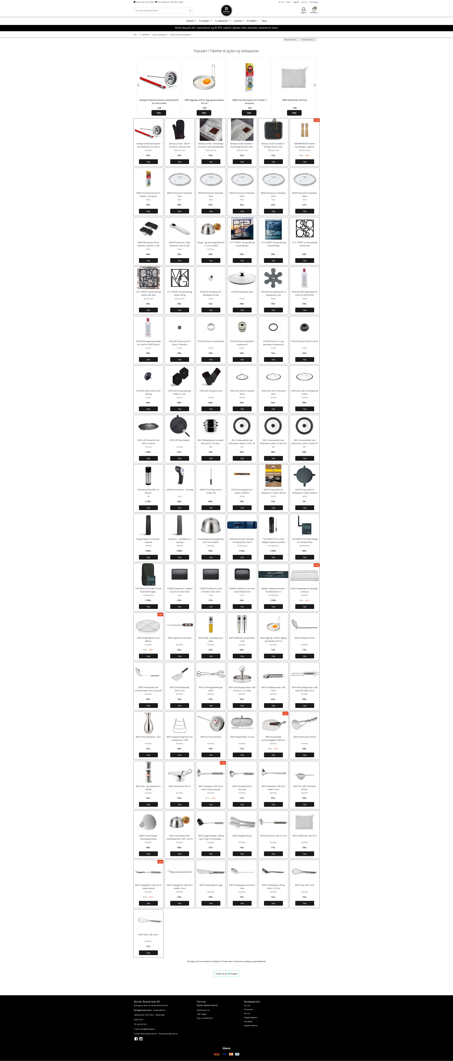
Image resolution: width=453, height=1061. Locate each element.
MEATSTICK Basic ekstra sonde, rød (211, 491)
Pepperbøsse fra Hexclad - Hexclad (148, 540)
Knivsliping (314, 2)
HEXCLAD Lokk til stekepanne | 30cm (304, 392)
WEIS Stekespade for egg (211, 885)
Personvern (248, 1009)
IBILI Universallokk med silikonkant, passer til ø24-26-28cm (273, 443)
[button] (138, 85)
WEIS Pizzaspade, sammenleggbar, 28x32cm (273, 738)
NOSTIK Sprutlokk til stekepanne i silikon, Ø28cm (304, 491)
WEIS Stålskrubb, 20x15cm (295, 100)
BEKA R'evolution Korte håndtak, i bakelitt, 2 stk (148, 244)
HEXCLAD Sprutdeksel (180, 440)
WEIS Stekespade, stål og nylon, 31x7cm (273, 886)
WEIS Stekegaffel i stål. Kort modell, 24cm (179, 886)
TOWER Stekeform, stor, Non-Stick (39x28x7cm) (242, 590)
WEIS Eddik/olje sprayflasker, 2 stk (242, 639)
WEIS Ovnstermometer (210, 736)
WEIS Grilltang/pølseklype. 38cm (211, 689)
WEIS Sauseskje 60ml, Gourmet (242, 788)
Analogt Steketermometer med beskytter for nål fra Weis (159, 101)
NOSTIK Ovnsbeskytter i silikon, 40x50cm (242, 491)
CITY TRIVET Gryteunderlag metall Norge (273, 244)
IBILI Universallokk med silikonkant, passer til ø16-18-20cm (242, 443)
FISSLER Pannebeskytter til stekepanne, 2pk (273, 293)
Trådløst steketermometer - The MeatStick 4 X (273, 590)
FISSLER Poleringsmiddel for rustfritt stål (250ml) (305, 293)
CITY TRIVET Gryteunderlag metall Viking (179, 293)
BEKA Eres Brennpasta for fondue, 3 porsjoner (250, 101)
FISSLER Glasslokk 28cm (242, 291)
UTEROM (238, 21)
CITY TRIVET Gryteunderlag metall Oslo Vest (148, 293)
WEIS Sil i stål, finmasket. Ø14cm (304, 788)
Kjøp (159, 112)
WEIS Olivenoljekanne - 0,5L (148, 736)
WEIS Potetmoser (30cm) (304, 736)
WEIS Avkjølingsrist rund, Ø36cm (148, 639)
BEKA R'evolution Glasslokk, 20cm (242, 194)
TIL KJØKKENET (222, 21)
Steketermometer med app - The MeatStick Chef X (242, 540)
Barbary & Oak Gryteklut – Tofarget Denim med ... (273, 145)
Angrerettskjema (250, 1025)
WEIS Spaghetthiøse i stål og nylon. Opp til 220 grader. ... (211, 837)
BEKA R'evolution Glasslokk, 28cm (304, 194)
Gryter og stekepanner (159, 35)
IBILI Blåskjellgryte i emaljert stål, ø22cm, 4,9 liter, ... (211, 442)
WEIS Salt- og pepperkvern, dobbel (148, 788)
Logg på (296, 2)
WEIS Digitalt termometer (179, 637)
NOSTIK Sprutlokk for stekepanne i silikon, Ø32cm (273, 491)
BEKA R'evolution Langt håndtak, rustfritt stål (179, 244)
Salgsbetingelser (250, 1017)
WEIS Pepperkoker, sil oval (242, 736)
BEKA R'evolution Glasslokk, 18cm (210, 194)
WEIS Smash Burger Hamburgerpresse (148, 837)
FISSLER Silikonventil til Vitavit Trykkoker (180, 343)
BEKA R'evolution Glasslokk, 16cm (179, 194)
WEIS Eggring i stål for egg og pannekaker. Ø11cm (204, 101)
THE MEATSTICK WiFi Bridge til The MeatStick (305, 540)
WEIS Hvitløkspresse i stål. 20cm (273, 689)
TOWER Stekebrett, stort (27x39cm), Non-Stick (210, 590)
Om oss (281, 2)
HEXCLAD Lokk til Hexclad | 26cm (273, 392)
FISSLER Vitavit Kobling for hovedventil (242, 343)
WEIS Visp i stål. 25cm (148, 934)
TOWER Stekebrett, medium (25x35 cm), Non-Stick (179, 590)
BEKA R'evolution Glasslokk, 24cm (273, 194)
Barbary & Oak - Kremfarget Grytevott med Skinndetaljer (211, 145)
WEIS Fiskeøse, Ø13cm (305, 637)
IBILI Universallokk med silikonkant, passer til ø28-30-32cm (304, 443)
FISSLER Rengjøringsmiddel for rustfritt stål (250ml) (148, 343)
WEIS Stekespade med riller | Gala (242, 886)
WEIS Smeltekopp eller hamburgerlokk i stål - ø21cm (179, 837)
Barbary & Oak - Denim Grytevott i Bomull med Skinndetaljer (179, 147)
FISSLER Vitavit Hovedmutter (211, 341)
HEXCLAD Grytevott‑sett (211, 390)
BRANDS (190, 21)
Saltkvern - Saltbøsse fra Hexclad (179, 540)
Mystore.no (173, 1033)
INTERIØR (251, 21)
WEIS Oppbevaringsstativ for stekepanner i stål (180, 738)
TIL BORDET (204, 21)
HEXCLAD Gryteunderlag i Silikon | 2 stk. (179, 392)
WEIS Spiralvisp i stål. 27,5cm (273, 835)
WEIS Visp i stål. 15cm (305, 885)
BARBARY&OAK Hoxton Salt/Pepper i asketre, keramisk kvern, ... (304, 147)
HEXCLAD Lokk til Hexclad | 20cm (242, 392)
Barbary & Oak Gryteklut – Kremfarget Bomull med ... (242, 145)
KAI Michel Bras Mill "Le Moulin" (148, 491)
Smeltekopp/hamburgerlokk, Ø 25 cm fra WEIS (211, 540)
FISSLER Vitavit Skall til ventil (304, 341)
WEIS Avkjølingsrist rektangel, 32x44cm (304, 590)
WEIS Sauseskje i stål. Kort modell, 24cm (273, 788)
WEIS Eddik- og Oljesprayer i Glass (211, 639)
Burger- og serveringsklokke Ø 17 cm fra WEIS (210, 244)
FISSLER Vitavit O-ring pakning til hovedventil (273, 343)
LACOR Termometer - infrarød (179, 489)
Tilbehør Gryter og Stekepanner (180, 35)
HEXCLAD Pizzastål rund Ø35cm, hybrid (148, 442)
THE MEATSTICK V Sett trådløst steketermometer (273, 540)
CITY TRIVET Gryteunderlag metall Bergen (242, 244)
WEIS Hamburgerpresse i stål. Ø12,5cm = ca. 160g (242, 689)
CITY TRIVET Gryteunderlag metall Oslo (304, 244)
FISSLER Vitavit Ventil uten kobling (148, 392)
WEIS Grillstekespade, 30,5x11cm (180, 689)
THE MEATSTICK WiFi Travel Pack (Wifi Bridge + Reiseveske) (148, 591)
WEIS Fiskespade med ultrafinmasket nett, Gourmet (148, 689)
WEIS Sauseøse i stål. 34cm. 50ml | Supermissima (211, 788)
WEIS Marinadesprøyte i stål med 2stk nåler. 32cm (305, 689)
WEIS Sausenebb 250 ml (180, 786)
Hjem (289, 2)
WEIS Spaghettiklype (242, 835)
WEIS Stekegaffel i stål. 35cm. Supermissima (148, 886)
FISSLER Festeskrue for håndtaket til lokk (211, 293)
